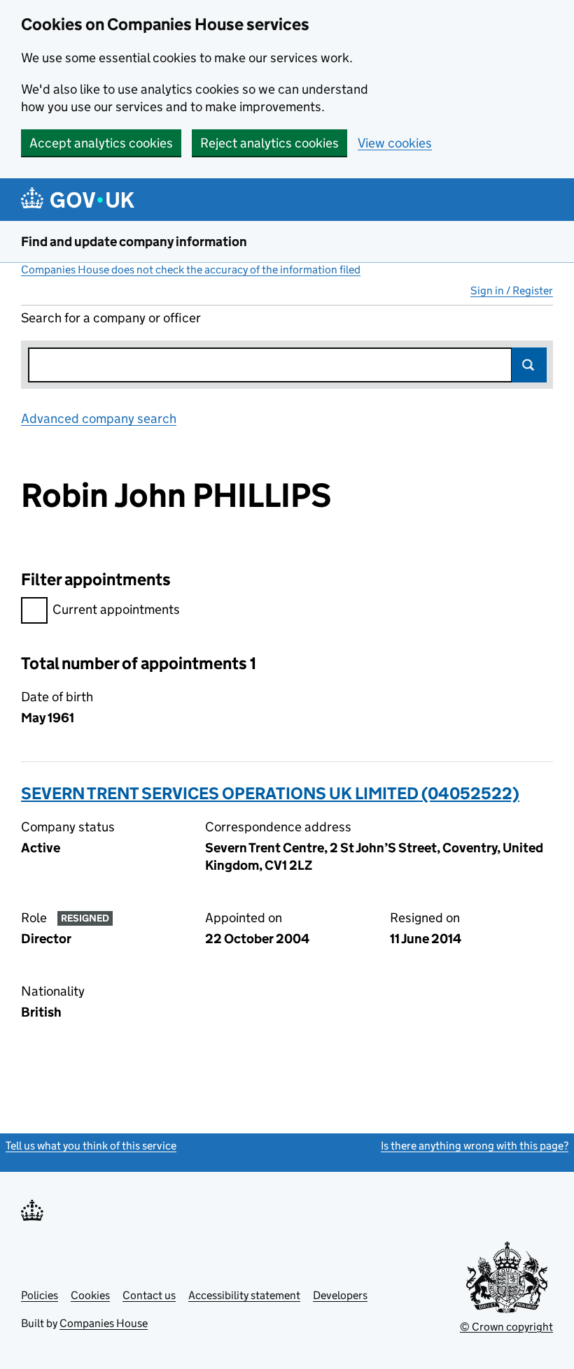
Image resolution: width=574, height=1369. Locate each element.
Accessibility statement (244, 1295)
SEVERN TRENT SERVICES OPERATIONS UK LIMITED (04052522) (270, 793)
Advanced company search (98, 418)
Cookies (90, 1295)
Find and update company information (134, 242)
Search (529, 364)
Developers (340, 1295)
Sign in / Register (511, 290)
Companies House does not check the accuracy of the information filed (190, 269)
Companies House (103, 1323)
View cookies (395, 143)
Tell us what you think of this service (91, 1145)
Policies (39, 1295)
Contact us (149, 1295)
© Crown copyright (506, 1326)
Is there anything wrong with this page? (474, 1145)
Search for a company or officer (111, 318)
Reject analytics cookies (269, 143)
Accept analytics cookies (101, 143)
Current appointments (116, 609)
